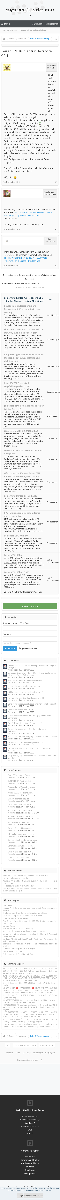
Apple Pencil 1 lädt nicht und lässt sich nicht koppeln (24, 931)
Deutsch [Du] (46, 1045)
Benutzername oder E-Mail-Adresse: (17, 623)
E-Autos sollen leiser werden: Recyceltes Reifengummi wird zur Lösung (22, 309)
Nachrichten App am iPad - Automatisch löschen (22, 915)
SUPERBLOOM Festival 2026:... (20, 781)
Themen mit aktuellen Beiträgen (33, 30)
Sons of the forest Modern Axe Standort (24, 686)
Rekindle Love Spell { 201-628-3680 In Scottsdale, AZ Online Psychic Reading (30, 996)
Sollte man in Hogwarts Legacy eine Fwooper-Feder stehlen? (32, 736)
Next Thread (38, 287)
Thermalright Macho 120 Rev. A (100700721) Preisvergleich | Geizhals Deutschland (25, 259)
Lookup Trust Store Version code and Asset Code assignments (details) (30, 909)
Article (10, 670)
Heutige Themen (10, 30)
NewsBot (11, 777)
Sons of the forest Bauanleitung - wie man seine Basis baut (32, 704)
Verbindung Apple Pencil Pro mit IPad (18, 954)
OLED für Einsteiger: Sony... (19, 857)
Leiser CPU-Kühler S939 (16, 572)
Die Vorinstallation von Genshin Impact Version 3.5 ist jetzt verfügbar (32, 666)
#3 (56, 266)
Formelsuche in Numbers (13, 951)
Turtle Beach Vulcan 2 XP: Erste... (21, 816)
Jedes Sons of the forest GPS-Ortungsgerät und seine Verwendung (29, 716)
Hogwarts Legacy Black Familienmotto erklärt (26, 698)
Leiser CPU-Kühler (13, 555)
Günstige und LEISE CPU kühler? (21, 430)
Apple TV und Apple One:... (19, 775)
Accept (20, 1196)
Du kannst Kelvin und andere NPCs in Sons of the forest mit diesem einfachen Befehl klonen (32, 674)
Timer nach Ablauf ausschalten (15, 918)
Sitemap (27, 1052)
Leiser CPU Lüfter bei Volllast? (20, 495)
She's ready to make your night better (18, 886)
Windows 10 (25, 1119)
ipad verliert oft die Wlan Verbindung (18, 928)
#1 (56, 182)
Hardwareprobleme (30, 1163)
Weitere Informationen (33, 1196)
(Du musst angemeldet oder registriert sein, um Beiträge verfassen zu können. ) (30, 277)
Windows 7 (30, 1123)
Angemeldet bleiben (28, 648)
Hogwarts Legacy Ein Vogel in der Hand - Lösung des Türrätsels (29, 749)
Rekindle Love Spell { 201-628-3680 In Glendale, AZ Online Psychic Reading (30, 984)
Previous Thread (23, 287)
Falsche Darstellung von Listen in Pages (19, 949)
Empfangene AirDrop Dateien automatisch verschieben (25, 913)
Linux (30, 1129)
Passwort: (7, 634)
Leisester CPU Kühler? (16, 535)
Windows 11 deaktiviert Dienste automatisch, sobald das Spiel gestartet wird (30, 882)
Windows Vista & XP (30, 1126)
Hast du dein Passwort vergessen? (17, 643)
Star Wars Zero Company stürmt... (22, 810)
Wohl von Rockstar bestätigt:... (20, 852)
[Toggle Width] (7, 1045)
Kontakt (9, 1052)
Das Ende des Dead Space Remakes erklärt (25, 723)
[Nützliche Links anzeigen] (56, 38)
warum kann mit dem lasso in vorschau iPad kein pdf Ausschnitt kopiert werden (30, 935)
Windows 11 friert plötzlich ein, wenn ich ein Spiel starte (25, 875)
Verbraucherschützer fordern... (20, 846)
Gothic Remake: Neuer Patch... (20, 804)
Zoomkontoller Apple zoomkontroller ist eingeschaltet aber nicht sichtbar (30, 945)
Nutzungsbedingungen (44, 1052)
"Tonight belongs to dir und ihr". (16, 878)
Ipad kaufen (7, 905)
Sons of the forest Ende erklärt (20, 709)
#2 (56, 229)
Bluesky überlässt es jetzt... (19, 799)
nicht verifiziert (9, 926)
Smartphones (30, 1173)
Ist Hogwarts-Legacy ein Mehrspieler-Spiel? (25, 692)
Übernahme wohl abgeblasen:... (21, 834)
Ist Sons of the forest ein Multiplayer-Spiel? (25, 742)
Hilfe (18, 1052)
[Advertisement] (25, 92)
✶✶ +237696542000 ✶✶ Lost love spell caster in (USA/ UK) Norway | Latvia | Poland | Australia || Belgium (30, 1001)
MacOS (30, 1133)
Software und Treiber (30, 1160)
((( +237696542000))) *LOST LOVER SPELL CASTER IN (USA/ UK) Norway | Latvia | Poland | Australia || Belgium (30, 1020)
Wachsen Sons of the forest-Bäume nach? (25, 680)
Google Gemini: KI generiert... (20, 828)
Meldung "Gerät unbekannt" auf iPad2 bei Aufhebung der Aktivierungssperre (30, 940)
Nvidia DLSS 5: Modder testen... (20, 793)
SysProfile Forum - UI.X (24, 1045)
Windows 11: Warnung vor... (19, 822)
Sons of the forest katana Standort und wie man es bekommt (28, 730)
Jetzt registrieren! (30, 606)
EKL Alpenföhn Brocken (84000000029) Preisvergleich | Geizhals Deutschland (28, 214)
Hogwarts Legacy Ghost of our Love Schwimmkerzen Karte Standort (32, 756)
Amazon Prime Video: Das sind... (21, 787)
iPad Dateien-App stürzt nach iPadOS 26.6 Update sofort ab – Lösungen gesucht (30, 922)
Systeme (30, 1166)
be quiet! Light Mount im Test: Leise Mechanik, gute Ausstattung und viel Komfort (24, 358)
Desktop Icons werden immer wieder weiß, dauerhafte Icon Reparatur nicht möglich (30, 889)
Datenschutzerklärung (27, 1060)
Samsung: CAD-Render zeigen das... (22, 840)
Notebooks (30, 1170)
